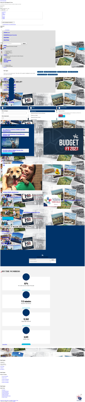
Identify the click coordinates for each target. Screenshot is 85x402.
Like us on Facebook (5, 376)
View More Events (6, 219)
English (9, 20)
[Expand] (11, 29)
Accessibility (11, 400)
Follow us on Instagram (5, 379)
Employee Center (15, 400)
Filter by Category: (5, 110)
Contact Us (1, 367)
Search (1, 42)
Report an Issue (33, 111)
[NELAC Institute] (58, 353)
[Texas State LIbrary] (35, 353)
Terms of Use (2, 400)
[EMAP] (27, 353)
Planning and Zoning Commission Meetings (38, 113)
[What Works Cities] (46, 353)
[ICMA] (50, 353)
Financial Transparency (5, 392)
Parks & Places (6, 37)
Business (5, 32)
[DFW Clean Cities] (62, 353)
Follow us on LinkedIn (5, 382)
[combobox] (8, 22)
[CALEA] (23, 353)
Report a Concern (34, 119)
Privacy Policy (7, 400)
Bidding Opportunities (5, 394)
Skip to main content (3, 0)
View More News (5, 153)
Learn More (60, 115)
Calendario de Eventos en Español (11, 46)
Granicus (14, 401)
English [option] (9, 24)
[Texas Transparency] (19, 353)
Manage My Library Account (35, 117)
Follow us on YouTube (5, 380)
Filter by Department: (5, 116)
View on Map (2, 366)
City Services (6, 34)
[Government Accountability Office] (39, 353)
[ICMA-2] (54, 353)
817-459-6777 (2, 369)
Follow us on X (4, 377)
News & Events (6, 39)
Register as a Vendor (34, 115)
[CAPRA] (42, 353)
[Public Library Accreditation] (66, 353)
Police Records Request (5, 393)
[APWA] (31, 353)
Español (5, 45)
